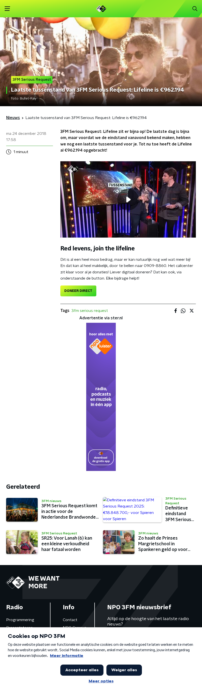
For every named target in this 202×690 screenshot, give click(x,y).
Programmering (20, 620)
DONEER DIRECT (78, 291)
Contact (70, 620)
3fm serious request (89, 311)
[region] (128, 199)
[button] (7, 8)
